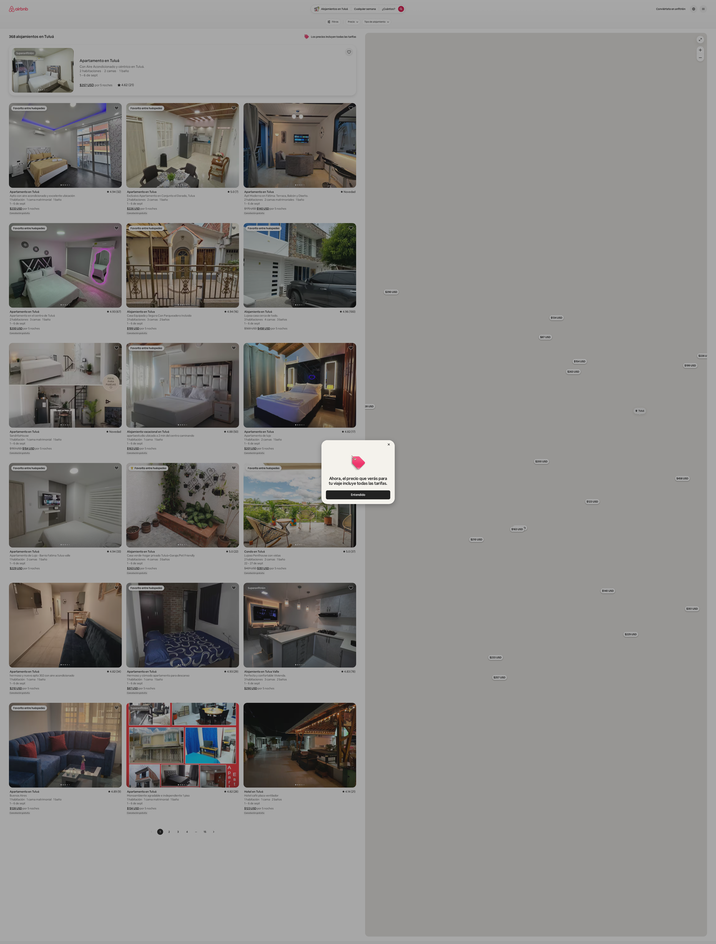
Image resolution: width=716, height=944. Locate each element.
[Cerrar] (388, 444)
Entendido (358, 495)
